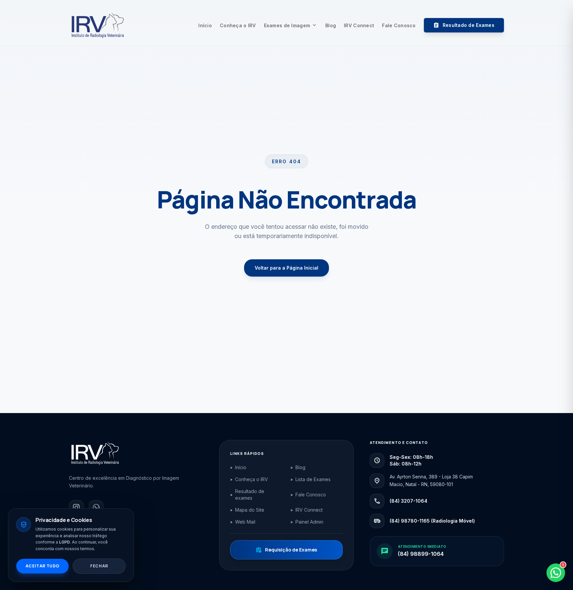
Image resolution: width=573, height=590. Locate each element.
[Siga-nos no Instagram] (76, 507)
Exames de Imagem (290, 25)
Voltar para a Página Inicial (286, 268)
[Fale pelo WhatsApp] (96, 507)
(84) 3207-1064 (408, 501)
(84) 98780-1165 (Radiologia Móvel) (432, 521)
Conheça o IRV (238, 25)
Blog (330, 25)
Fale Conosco (398, 25)
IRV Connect (359, 25)
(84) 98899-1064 (421, 553)
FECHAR (99, 566)
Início (205, 25)
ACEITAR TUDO (42, 566)
